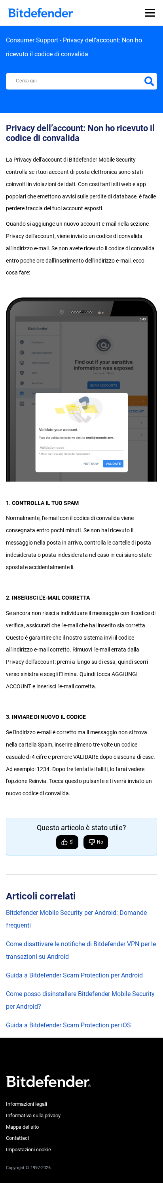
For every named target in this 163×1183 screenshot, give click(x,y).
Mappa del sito (22, 1127)
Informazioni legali (26, 1104)
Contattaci (17, 1138)
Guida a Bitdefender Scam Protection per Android (74, 975)
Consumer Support (32, 40)
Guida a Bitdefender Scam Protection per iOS (68, 1025)
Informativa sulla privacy (33, 1115)
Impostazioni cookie (28, 1150)
